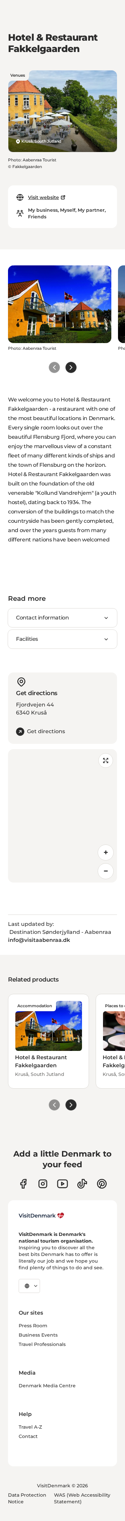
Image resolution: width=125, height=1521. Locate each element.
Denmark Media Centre (47, 1386)
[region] (62, 816)
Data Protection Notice (27, 1498)
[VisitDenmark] (41, 1215)
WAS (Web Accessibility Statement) (82, 1498)
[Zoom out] (106, 871)
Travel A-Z (30, 1427)
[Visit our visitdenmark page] (62, 1184)
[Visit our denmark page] (23, 1184)
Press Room (33, 1326)
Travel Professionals (42, 1344)
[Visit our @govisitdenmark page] (82, 1184)
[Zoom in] (106, 853)
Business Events (38, 1335)
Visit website (43, 197)
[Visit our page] (43, 1184)
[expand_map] (105, 760)
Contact (28, 1436)
